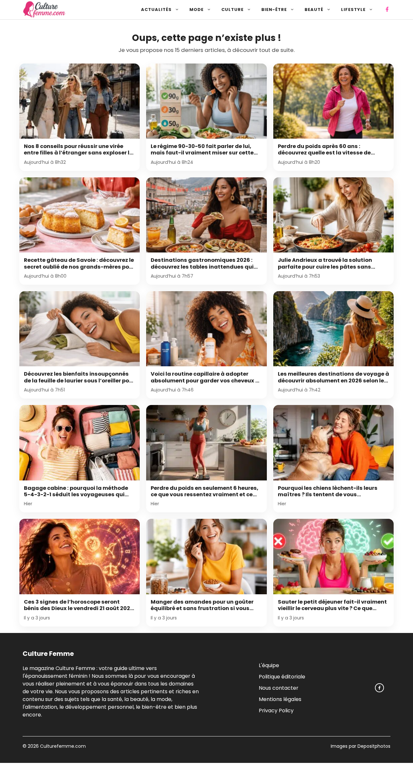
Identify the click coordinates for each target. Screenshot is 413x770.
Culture (232, 9)
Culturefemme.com (62, 746)
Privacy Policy (276, 710)
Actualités (156, 9)
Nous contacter (278, 687)
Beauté (314, 9)
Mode (196, 9)
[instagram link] (379, 687)
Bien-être (274, 9)
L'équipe (269, 665)
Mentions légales (280, 699)
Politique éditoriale (282, 676)
